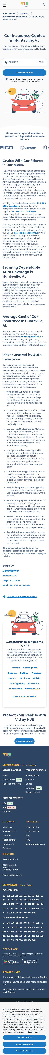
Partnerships (9, 831)
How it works (32, 827)
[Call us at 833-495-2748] (44, 5)
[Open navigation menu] (4, 5)
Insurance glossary (35, 844)
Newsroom (8, 844)
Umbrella (7, 811)
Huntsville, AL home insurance (22, 596)
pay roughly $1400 (31, 336)
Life (7, 803)
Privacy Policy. (33, 1032)
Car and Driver (11, 570)
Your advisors (32, 831)
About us (7, 827)
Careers (7, 848)
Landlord (33, 788)
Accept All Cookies (24, 1051)
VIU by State (9, 13)
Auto (5, 775)
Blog (28, 835)
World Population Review (16, 585)
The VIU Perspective (9, 837)
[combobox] (20, 62)
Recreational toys (12, 783)
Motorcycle (12, 779)
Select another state (24, 696)
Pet (9, 807)
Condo (29, 783)
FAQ (28, 839)
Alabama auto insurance (15, 16)
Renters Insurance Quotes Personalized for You (25, 983)
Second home (33, 792)
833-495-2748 (10, 859)
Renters (30, 779)
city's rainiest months (26, 232)
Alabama (24, 13)
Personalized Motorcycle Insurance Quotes (25, 977)
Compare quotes (24, 72)
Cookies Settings (24, 1037)
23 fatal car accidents (23, 211)
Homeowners (32, 775)
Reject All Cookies (24, 1044)
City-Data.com (11, 580)
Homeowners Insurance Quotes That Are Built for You (24, 991)
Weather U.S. (10, 575)
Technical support (12, 875)
